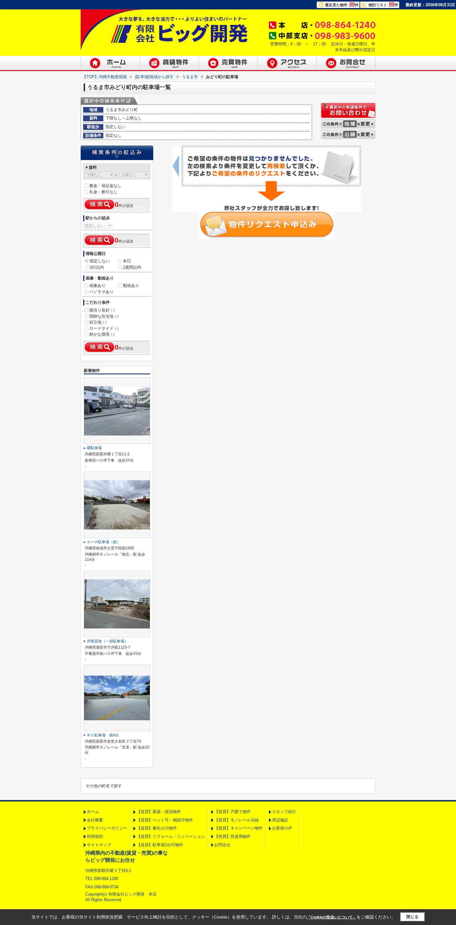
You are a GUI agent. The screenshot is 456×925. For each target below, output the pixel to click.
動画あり (131, 285)
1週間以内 (132, 267)
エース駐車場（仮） (103, 542)
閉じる (412, 916)
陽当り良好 (102, 310)
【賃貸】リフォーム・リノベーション (170, 836)
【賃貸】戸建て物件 (232, 811)
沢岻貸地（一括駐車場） (107, 641)
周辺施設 (280, 820)
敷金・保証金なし (105, 185)
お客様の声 (282, 828)
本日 (127, 261)
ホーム (93, 811)
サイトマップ (99, 844)
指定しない (100, 261)
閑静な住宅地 (104, 316)
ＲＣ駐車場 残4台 (103, 735)
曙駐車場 (94, 448)
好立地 (98, 322)
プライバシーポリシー (107, 828)
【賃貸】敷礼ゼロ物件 (156, 828)
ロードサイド (104, 328)
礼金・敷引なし (103, 192)
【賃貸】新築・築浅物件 (158, 811)
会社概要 (95, 820)
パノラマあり (101, 291)
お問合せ (222, 844)
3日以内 (97, 267)
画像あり (97, 285)
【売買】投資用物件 (232, 836)
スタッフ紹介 (284, 811)
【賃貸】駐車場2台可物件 (159, 844)
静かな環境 (102, 334)
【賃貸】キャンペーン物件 (238, 828)
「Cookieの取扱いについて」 (331, 917)
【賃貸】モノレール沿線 (236, 820)
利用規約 (95, 836)
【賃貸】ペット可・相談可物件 (164, 820)
